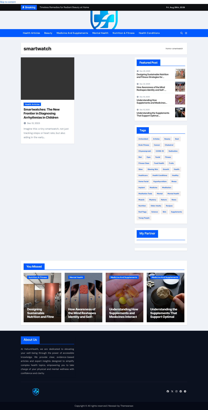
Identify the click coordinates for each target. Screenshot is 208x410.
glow (141, 169)
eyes (148, 157)
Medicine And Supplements (72, 33)
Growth (166, 169)
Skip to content (8, 1)
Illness (173, 181)
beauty (167, 139)
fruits (171, 163)
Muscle (141, 200)
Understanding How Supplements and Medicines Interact (151, 103)
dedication (173, 151)
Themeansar (126, 405)
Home (168, 48)
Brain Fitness (144, 145)
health (176, 169)
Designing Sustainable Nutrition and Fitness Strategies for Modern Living (153, 77)
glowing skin (153, 169)
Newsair (112, 405)
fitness (168, 157)
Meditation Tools (145, 193)
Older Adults (156, 206)
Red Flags (142, 212)
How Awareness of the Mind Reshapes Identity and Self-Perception (151, 90)
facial (157, 157)
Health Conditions (149, 33)
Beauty (48, 33)
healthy (175, 175)
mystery (152, 200)
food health (159, 163)
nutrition (142, 206)
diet (140, 157)
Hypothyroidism (160, 181)
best (177, 139)
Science (154, 212)
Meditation (166, 187)
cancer (157, 145)
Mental (160, 193)
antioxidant (143, 139)
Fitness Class (144, 163)
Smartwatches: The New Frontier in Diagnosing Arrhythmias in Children (42, 113)
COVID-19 (160, 151)
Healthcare (143, 175)
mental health (173, 193)
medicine (153, 187)
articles (156, 139)
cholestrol (169, 145)
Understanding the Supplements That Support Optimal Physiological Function (153, 116)
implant (142, 187)
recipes (169, 206)
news (174, 200)
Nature (164, 200)
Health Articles (31, 33)
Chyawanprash (145, 151)
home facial (143, 181)
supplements (176, 212)
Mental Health (100, 33)
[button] (186, 33)
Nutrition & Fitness (124, 33)
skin (164, 212)
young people (144, 218)
